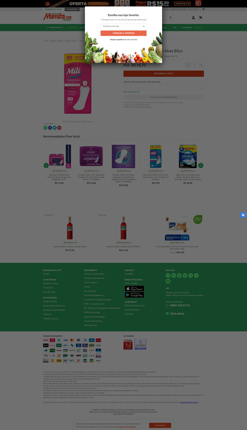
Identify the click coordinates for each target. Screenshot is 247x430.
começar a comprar (123, 33)
